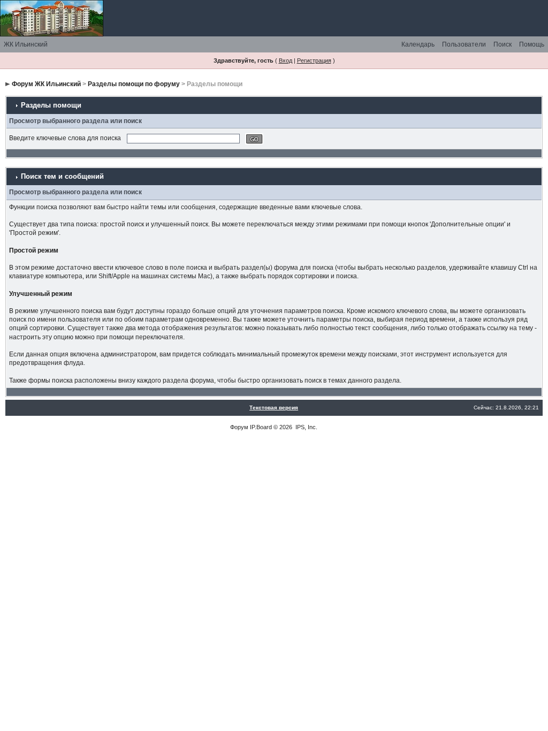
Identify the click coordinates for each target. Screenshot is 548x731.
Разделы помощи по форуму (134, 84)
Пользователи (464, 44)
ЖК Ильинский (26, 44)
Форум (239, 427)
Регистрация (314, 60)
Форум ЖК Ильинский (46, 84)
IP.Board (261, 427)
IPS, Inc (305, 427)
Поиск (502, 44)
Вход (285, 60)
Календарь (418, 44)
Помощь (531, 44)
